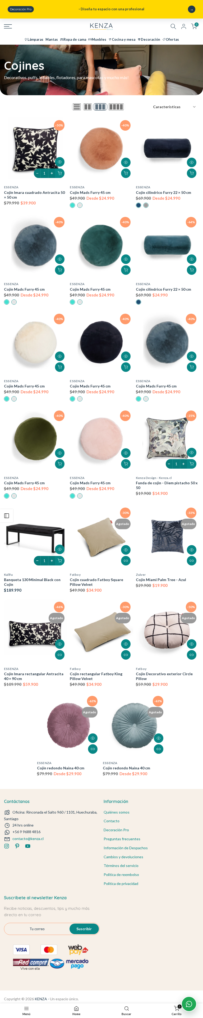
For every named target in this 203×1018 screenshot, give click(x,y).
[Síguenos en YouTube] (27, 846)
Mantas (51, 39)
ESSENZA (11, 187)
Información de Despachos (126, 848)
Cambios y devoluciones (123, 857)
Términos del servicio (121, 865)
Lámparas (35, 39)
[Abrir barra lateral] (6, 515)
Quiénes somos (117, 812)
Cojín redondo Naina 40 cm (60, 768)
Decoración (150, 39)
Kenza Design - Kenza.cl (154, 478)
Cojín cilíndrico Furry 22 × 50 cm (163, 192)
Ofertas (172, 39)
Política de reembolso (121, 874)
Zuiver (141, 575)
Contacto (111, 821)
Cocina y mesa (123, 39)
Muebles (99, 39)
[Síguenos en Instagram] (6, 846)
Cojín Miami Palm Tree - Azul (161, 579)
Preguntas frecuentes (122, 839)
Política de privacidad (121, 883)
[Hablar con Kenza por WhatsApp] (189, 1004)
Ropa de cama (74, 39)
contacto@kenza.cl (28, 838)
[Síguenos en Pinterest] (17, 846)
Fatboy (75, 575)
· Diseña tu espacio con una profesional (77, 9)
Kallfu (8, 575)
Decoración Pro (116, 830)
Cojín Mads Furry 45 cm (90, 192)
